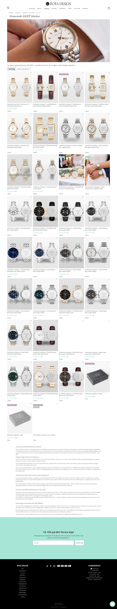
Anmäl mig (79, 543)
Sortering (11, 69)
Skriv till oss (95, 568)
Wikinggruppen (63, 607)
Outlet (69, 8)
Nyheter (39, 8)
